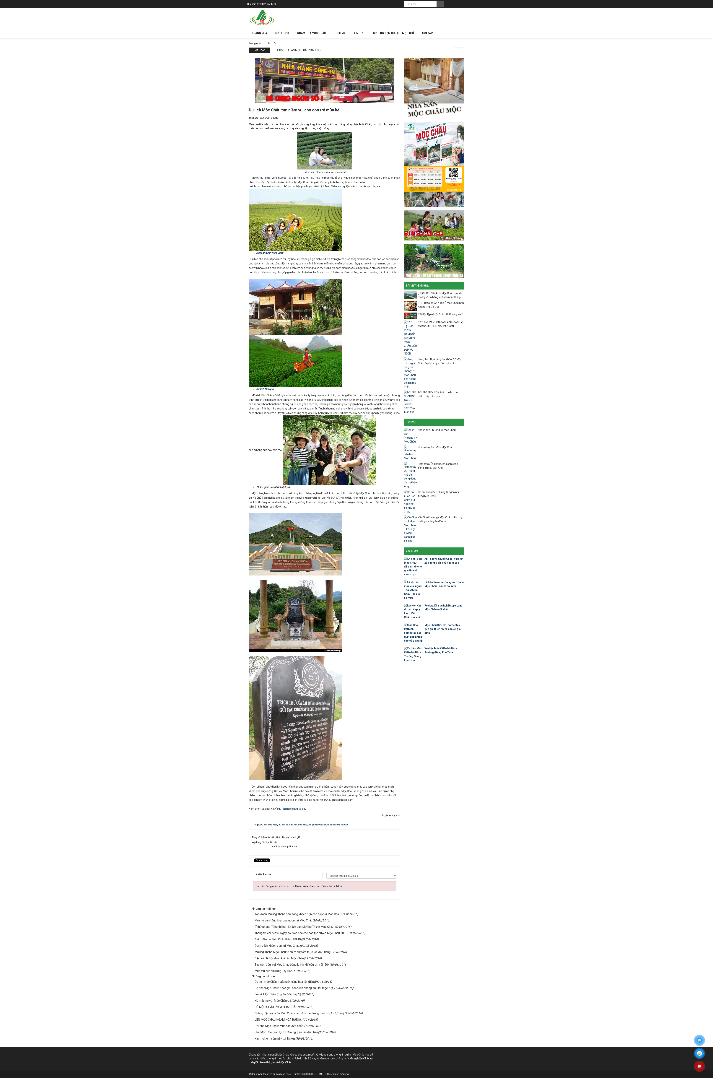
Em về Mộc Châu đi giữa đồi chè (275, 994)
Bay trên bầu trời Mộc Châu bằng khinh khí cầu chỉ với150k (292, 964)
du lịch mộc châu (288, 808)
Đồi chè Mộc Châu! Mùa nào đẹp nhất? (279, 1026)
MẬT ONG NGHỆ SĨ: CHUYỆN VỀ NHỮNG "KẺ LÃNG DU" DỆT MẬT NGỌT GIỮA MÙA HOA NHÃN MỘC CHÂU (336, 50)
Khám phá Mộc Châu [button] (312, 33)
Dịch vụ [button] (340, 33)
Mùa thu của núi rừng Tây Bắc (273, 971)
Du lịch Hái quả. (265, 389)
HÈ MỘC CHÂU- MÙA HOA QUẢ (275, 1007)
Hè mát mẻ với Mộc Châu (271, 1000)
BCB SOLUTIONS (314, 1074)
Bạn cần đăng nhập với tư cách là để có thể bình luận (299, 886)
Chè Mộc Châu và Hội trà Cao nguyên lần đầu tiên (286, 1032)
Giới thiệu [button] (282, 33)
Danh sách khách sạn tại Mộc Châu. (277, 945)
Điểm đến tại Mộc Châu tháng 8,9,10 (278, 939)
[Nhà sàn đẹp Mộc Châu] (434, 87)
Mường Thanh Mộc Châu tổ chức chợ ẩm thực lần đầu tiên (292, 952)
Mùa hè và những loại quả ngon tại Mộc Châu (283, 920)
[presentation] (456, 50)
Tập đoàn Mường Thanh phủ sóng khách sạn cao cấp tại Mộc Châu (297, 914)
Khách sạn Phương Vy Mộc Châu (437, 429)
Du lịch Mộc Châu (282, 1074)
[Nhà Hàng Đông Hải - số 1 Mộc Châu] (324, 80)
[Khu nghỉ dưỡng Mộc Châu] (434, 260)
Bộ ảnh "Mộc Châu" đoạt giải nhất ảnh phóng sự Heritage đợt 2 (295, 988)
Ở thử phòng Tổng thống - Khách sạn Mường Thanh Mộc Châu (294, 927)
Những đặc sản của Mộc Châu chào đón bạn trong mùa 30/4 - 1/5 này (300, 1013)
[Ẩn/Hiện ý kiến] (320, 875)
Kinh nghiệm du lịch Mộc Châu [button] (394, 33)
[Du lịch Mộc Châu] (262, 17)
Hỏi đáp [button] (427, 33)
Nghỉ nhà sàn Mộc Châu (269, 252)
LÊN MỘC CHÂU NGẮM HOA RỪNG (277, 1019)
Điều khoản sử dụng (338, 1074)
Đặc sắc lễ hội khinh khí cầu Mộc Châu (279, 958)
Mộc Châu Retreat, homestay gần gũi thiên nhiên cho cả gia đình (442, 629)
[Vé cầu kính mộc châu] (434, 163)
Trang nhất (260, 33)
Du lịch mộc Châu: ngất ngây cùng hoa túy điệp (284, 981)
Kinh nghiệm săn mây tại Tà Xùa (275, 1038)
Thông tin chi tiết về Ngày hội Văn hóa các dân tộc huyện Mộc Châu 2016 (301, 933)
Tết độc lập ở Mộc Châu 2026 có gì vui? (440, 314)
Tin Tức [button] (359, 33)
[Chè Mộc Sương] (434, 225)
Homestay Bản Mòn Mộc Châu (435, 447)
